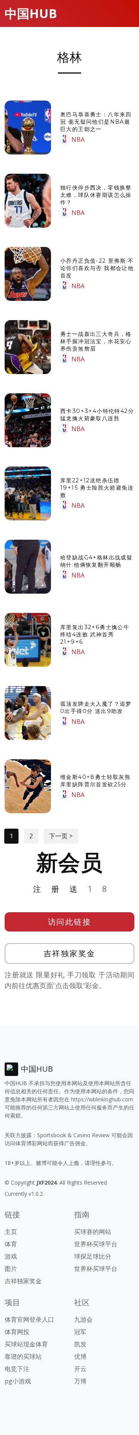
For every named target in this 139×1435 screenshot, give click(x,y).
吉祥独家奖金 (70, 953)
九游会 (83, 1319)
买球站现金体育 (26, 1344)
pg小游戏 (18, 1381)
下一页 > (61, 836)
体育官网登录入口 (29, 1319)
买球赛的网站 (92, 1231)
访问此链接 (70, 921)
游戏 (11, 1256)
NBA (78, 139)
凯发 (80, 1344)
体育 (11, 1244)
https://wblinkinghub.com (102, 1099)
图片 (11, 1268)
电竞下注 (17, 1369)
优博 (80, 1356)
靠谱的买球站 (23, 1356)
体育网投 (17, 1332)
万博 (80, 1381)
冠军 (80, 1332)
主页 (11, 1231)
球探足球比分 (92, 1256)
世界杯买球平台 (95, 1244)
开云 (80, 1369)
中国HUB (31, 13)
